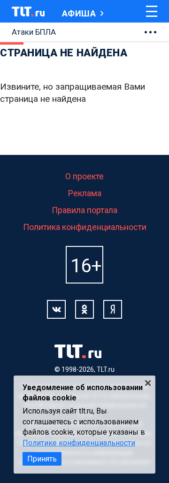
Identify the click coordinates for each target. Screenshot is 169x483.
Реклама (84, 193)
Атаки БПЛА (34, 32)
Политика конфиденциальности (84, 227)
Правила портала (84, 210)
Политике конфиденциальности (79, 442)
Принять (42, 458)
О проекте (84, 176)
